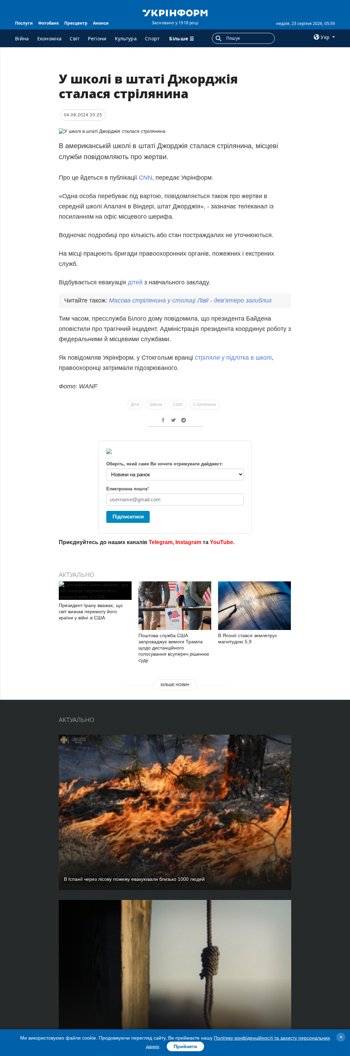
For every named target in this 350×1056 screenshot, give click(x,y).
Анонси (101, 23)
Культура (126, 38)
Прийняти (185, 1046)
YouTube (221, 542)
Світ (75, 38)
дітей (135, 282)
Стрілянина (204, 404)
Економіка (49, 38)
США (178, 404)
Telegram (161, 542)
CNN (145, 177)
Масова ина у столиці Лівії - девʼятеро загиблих (190, 300)
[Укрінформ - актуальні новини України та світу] (175, 12)
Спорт (152, 38)
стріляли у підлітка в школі (233, 357)
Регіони (97, 38)
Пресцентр (76, 23)
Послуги (24, 23)
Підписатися (128, 516)
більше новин (175, 685)
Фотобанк (48, 23)
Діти (135, 404)
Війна (22, 38)
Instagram (188, 542)
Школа (156, 404)
